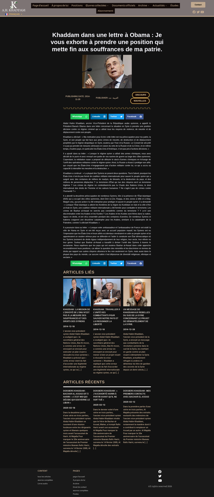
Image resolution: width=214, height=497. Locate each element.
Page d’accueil (41, 5)
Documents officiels (123, 5)
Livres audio (43, 484)
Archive (142, 5)
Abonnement (105, 11)
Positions (77, 5)
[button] (141, 95)
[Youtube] (202, 12)
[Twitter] (198, 12)
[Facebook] (194, 12)
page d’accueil (79, 477)
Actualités (159, 5)
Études (174, 5)
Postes (76, 494)
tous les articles (44, 477)
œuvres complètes (45, 480)
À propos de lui (60, 5)
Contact (198, 5)
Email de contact (79, 487)
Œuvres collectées (96, 5)
